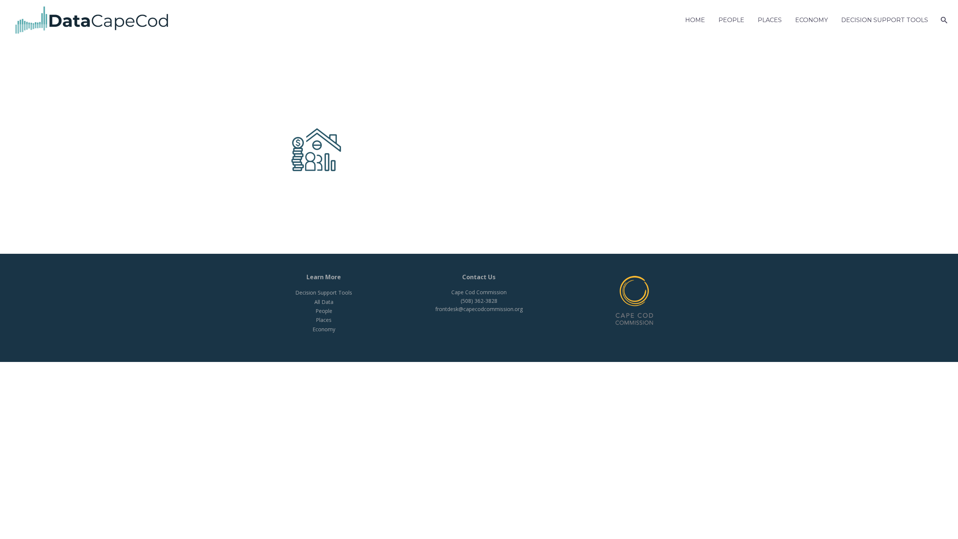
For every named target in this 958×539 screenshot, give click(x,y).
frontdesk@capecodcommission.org (479, 309)
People (731, 20)
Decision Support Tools (884, 20)
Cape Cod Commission (479, 292)
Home (695, 20)
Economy (811, 20)
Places (770, 20)
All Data (323, 301)
